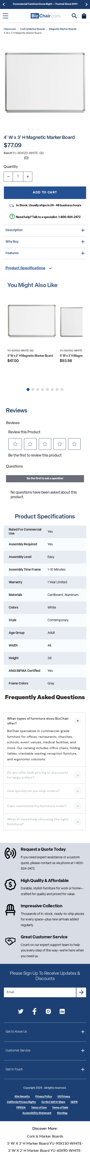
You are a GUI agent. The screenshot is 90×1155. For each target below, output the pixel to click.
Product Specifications (25, 268)
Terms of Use (39, 1107)
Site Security (22, 1096)
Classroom (10, 29)
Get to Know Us (16, 1032)
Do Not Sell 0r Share (53, 1102)
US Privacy (63, 1096)
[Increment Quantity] (27, 177)
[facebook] (34, 1012)
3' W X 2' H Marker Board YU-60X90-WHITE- (45, 1150)
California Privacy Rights (21, 1102)
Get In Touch (14, 1069)
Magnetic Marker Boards (63, 29)
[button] (45, 83)
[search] (74, 16)
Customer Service (18, 1050)
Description (14, 230)
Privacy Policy (43, 1096)
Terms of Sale (60, 1107)
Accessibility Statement (36, 1113)
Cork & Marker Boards (32, 29)
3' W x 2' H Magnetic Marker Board (30, 355)
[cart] (84, 18)
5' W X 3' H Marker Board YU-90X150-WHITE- (45, 1143)
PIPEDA (21, 1107)
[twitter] (20, 1012)
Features (12, 253)
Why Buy (12, 242)
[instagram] (48, 1012)
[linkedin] (62, 1012)
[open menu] (5, 16)
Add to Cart (45, 192)
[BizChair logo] (46, 15)
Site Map (62, 1113)
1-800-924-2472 (69, 217)
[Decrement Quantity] (8, 177)
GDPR (74, 1102)
